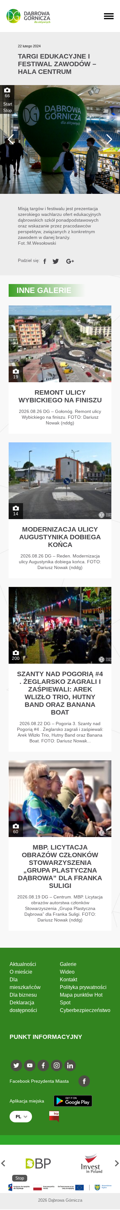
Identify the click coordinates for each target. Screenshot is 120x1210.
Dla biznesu (23, 995)
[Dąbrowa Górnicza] (28, 16)
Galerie (68, 964)
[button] (3, 1163)
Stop (7, 110)
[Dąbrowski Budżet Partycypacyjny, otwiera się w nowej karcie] (37, 1163)
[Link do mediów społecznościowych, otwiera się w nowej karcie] (16, 1065)
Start (7, 104)
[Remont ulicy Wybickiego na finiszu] (60, 369)
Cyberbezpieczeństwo (85, 1010)
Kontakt (68, 979)
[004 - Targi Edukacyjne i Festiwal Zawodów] (60, 139)
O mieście (21, 972)
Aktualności (23, 964)
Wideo (67, 972)
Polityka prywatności (83, 987)
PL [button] (18, 1116)
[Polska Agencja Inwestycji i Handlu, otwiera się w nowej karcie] (88, 1163)
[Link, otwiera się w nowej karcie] (45, 260)
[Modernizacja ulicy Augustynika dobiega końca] (60, 510)
